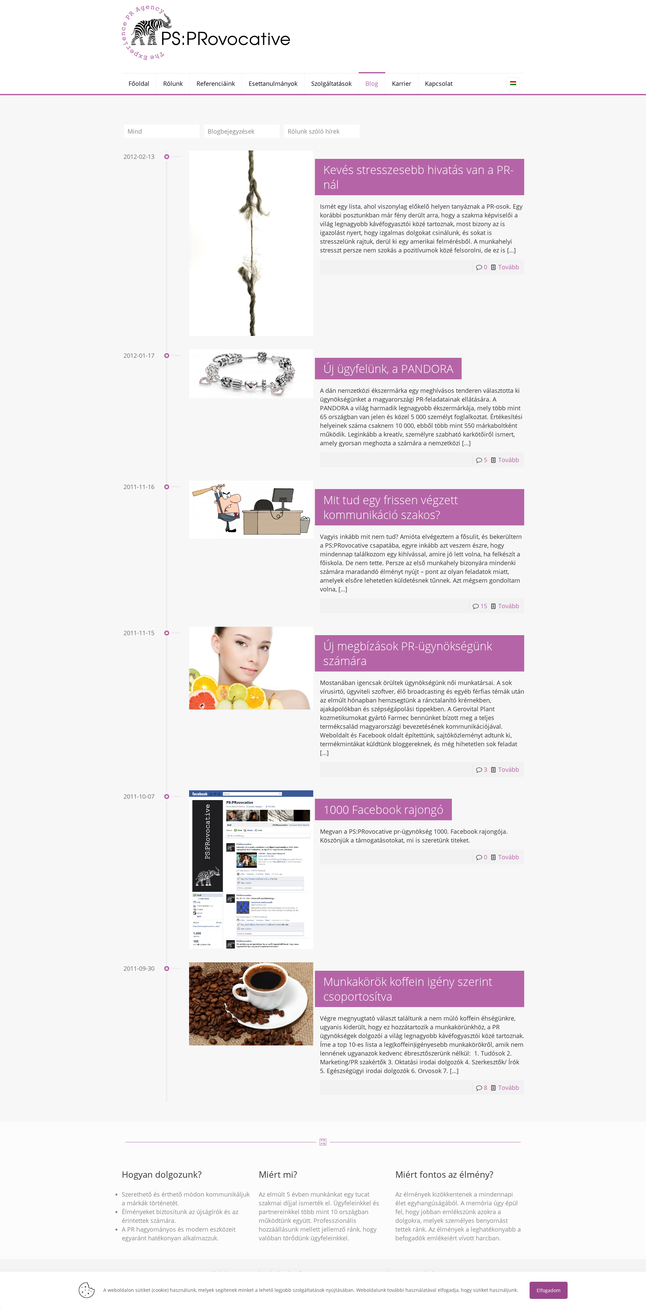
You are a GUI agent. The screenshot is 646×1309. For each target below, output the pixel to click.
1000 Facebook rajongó (383, 809)
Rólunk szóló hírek (313, 131)
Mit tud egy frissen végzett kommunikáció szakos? (390, 507)
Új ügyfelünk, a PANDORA (388, 368)
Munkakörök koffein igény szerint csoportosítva (407, 989)
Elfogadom (549, 1290)
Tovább (508, 267)
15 (483, 606)
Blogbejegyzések (231, 131)
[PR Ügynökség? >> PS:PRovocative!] (206, 32)
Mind (135, 131)
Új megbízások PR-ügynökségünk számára (407, 653)
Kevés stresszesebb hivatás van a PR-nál (418, 177)
